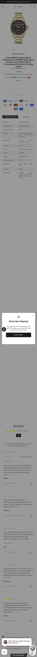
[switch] (32, 654)
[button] (4, 329)
